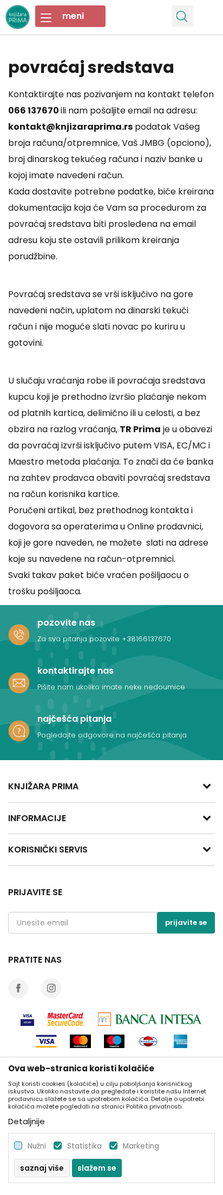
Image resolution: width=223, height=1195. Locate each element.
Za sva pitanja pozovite (79, 639)
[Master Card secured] (66, 1019)
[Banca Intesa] (150, 1019)
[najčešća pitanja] (19, 731)
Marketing (141, 1146)
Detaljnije (26, 1121)
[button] (182, 16)
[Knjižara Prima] (17, 15)
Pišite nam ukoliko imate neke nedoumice (111, 687)
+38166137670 (146, 639)
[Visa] (27, 1019)
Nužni (37, 1146)
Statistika (84, 1146)
